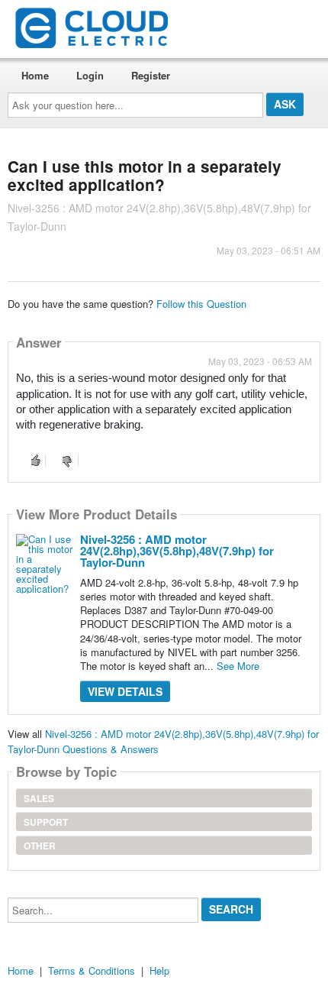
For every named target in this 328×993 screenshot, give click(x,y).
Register (150, 75)
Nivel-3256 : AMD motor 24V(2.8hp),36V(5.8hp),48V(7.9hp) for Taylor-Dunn (177, 551)
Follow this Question (201, 303)
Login (90, 75)
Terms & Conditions (91, 970)
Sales (39, 798)
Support (46, 822)
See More (238, 665)
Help (159, 970)
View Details (125, 691)
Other (40, 845)
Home (35, 75)
